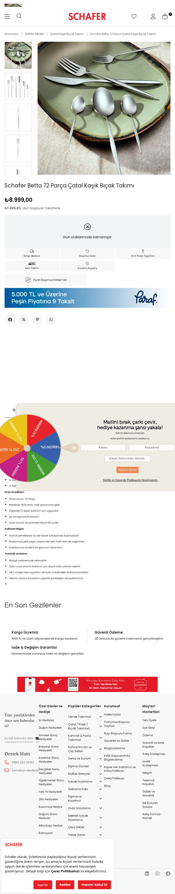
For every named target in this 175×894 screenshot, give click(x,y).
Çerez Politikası (114, 778)
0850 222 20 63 (23, 762)
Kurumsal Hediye (50, 807)
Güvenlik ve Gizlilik (116, 741)
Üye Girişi (148, 728)
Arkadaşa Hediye (50, 825)
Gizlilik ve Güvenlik (148, 793)
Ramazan (46, 833)
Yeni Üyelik (149, 720)
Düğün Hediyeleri (50, 728)
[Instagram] (157, 873)
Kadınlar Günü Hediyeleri (49, 760)
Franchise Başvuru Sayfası (117, 724)
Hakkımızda (112, 714)
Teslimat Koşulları (148, 782)
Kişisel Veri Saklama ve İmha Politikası (120, 769)
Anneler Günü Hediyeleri (48, 737)
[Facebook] (168, 873)
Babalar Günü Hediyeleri (49, 748)
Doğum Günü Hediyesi (48, 816)
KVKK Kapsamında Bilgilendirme (117, 758)
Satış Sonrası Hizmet (151, 816)
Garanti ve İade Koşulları (153, 745)
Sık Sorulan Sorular (150, 805)
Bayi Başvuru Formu (118, 733)
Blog (107, 786)
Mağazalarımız (114, 748)
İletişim (147, 773)
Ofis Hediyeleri (48, 799)
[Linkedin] (147, 873)
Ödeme (147, 735)
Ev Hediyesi (46, 720)
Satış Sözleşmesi (153, 754)
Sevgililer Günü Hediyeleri (49, 771)
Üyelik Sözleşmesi (150, 763)
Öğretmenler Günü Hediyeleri (51, 782)
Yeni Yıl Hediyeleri (50, 792)
